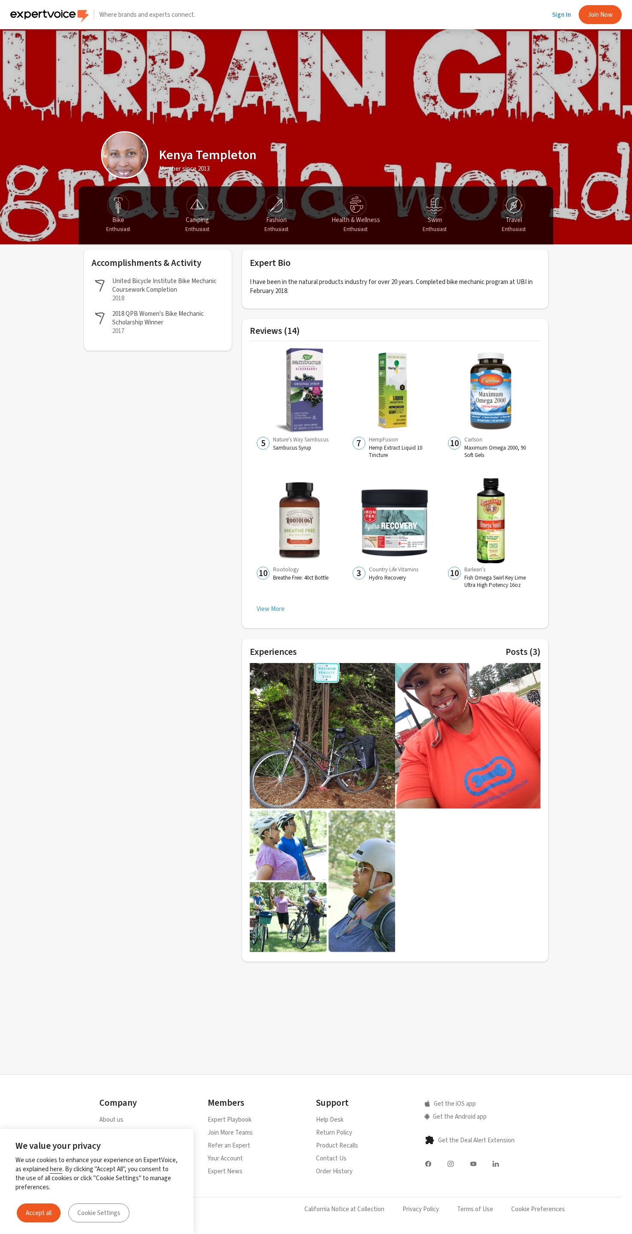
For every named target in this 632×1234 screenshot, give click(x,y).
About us (111, 1119)
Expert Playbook (230, 1119)
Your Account (225, 1158)
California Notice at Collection (344, 1209)
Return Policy (334, 1132)
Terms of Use (475, 1209)
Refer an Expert (229, 1145)
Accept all (39, 1213)
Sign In (561, 14)
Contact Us (331, 1158)
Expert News (225, 1171)
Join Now (600, 14)
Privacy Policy (420, 1209)
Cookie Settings (98, 1213)
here (56, 1169)
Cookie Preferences (538, 1209)
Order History (334, 1171)
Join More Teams (230, 1132)
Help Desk (330, 1119)
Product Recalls (337, 1145)
